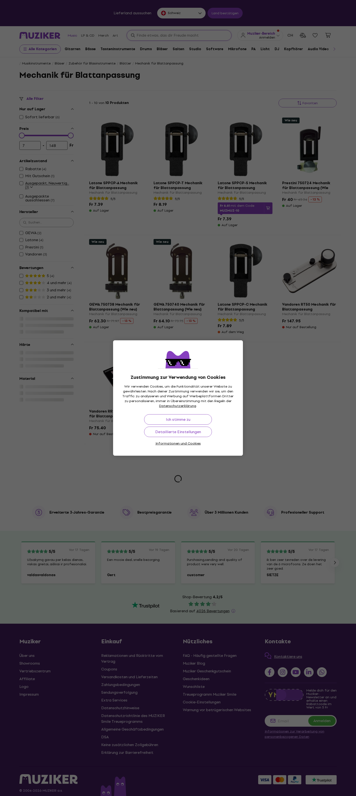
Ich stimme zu (178, 419)
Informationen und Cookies (178, 443)
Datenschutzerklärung (177, 406)
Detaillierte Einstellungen (178, 432)
